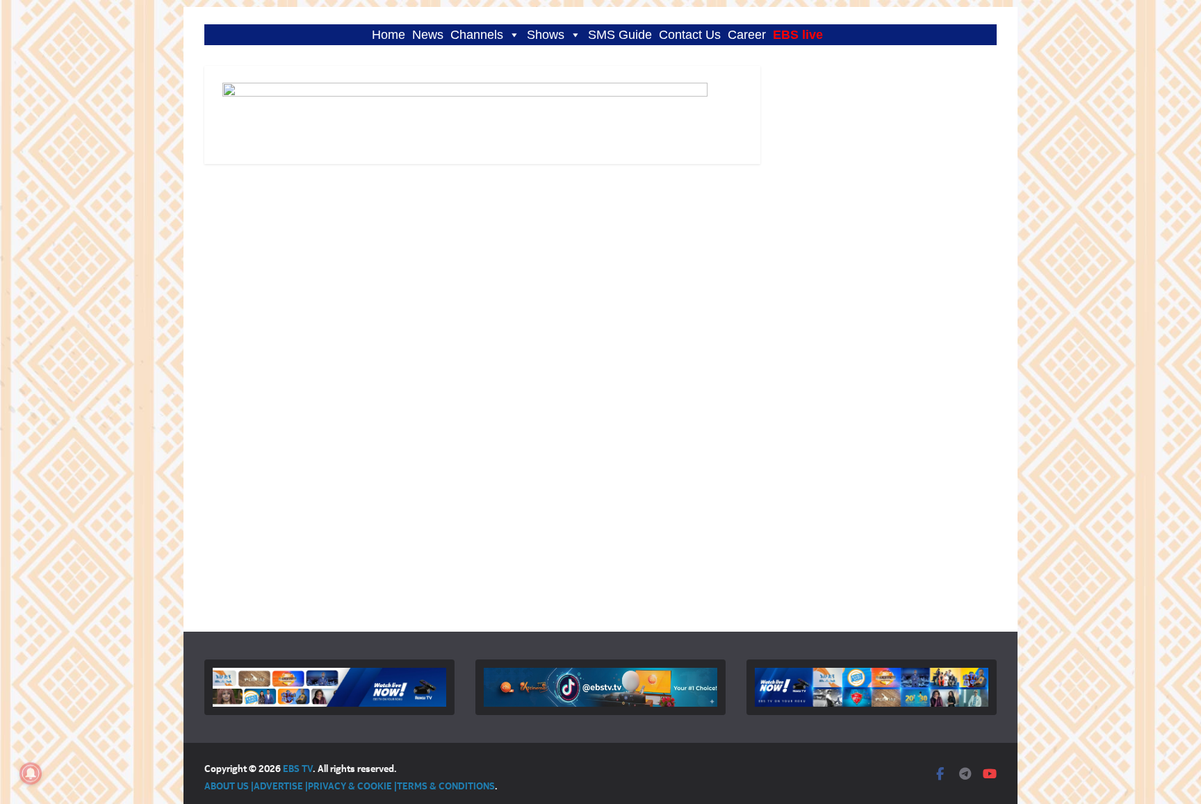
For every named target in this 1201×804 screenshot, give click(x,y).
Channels (476, 35)
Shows (545, 35)
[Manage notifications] (30, 773)
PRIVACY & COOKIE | (352, 785)
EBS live (798, 35)
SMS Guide (620, 35)
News (427, 35)
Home (388, 35)
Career (747, 35)
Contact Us (690, 35)
